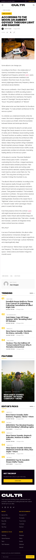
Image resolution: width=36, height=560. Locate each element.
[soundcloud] (13, 507)
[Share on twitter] (10, 32)
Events (21, 541)
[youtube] (8, 507)
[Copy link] (14, 32)
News (20, 538)
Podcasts (21, 518)
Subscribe (32, 1)
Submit (21, 547)
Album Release (6, 518)
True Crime (22, 521)
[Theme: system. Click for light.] (26, 1)
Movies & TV (22, 515)
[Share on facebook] (7, 32)
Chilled (4, 524)
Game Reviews (6, 538)
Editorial (21, 544)
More (32, 293)
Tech (3, 541)
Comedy (21, 524)
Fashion (21, 527)
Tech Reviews (5, 544)
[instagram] (5, 507)
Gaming (4, 535)
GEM (26, 75)
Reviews (21, 535)
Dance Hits (5, 515)
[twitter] (11, 507)
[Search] (34, 5)
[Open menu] (2, 5)
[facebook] (2, 507)
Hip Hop (4, 527)
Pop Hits (4, 521)
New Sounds (6, 10)
